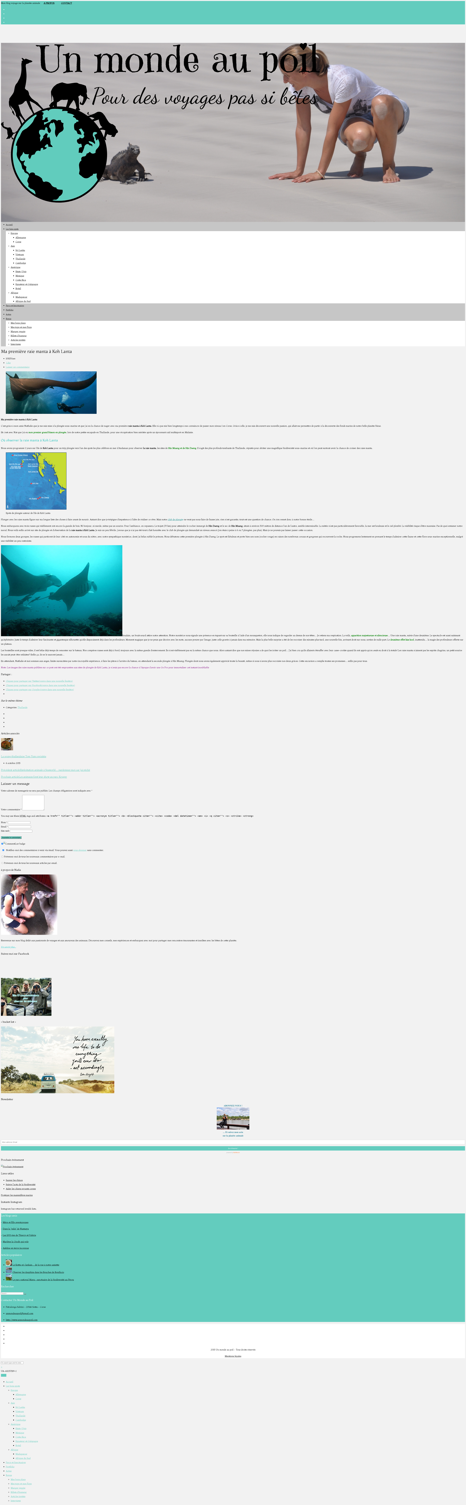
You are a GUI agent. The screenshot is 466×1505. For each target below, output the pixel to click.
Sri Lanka (20, 250)
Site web (5, 830)
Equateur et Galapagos (27, 284)
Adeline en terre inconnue (16, 1248)
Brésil (18, 288)
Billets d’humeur (19, 335)
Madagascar (21, 297)
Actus (8, 314)
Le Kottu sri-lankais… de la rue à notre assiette (35, 1264)
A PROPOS (49, 3)
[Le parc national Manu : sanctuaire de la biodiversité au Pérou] (9, 1279)
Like (8, 362)
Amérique (15, 267)
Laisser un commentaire (17, 367)
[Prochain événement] (12, 1166)
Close (3, 1375)
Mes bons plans (18, 323)
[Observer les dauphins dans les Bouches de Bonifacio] (9, 1272)
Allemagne (21, 237)
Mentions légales (233, 1356)
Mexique (20, 275)
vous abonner (80, 850)
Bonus (8, 318)
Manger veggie (18, 331)
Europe (14, 233)
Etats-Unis (21, 271)
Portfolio (9, 310)
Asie (13, 246)
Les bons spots (12, 229)
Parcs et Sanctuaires (15, 305)
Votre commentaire (11, 809)
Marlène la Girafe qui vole (16, 1241)
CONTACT (66, 3)
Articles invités (18, 340)
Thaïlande (20, 258)
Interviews (16, 344)
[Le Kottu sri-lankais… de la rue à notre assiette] (9, 1264)
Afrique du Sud (23, 301)
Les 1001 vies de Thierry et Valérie (19, 1235)
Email (4, 826)
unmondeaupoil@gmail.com (19, 1313)
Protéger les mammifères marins (17, 1195)
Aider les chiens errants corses (21, 1188)
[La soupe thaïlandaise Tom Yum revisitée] (7, 749)
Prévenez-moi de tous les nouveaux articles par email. (30, 863)
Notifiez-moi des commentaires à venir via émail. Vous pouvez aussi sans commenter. (54, 850)
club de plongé (175, 519)
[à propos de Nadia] (29, 934)
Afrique (14, 292)
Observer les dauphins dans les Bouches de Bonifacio (38, 1272)
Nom (4, 822)
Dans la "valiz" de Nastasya (16, 1228)
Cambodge (21, 263)
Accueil (9, 224)
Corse (18, 241)
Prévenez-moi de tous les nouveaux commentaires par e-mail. (34, 856)
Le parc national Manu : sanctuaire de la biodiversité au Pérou (43, 1279)
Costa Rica (21, 280)
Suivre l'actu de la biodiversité (20, 1184)
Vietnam (20, 254)
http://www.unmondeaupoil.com (21, 1319)
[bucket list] (57, 1092)
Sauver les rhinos (14, 1180)
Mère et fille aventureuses (15, 1222)
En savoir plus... (8, 947)
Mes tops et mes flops (21, 327)
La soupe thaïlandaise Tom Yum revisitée (23, 756)
